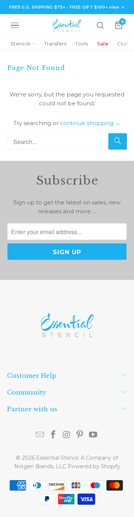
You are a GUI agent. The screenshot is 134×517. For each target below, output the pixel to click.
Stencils (20, 44)
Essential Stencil (57, 457)
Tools (81, 44)
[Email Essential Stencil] (40, 435)
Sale (102, 44)
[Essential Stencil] (67, 25)
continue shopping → (90, 123)
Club (123, 44)
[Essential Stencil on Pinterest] (80, 435)
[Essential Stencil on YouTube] (93, 435)
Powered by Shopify (94, 466)
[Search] (100, 25)
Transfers (55, 44)
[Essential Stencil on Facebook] (53, 435)
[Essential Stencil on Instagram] (66, 435)
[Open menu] (14, 25)
